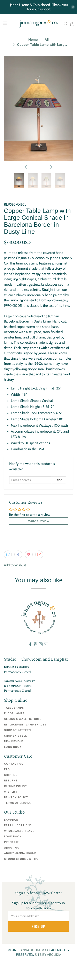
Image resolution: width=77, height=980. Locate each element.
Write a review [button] (38, 521)
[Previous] (28, 167)
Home (33, 39)
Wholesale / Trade (19, 830)
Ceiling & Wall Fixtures (22, 718)
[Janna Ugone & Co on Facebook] (30, 645)
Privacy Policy (16, 797)
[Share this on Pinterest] (29, 554)
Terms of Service (17, 802)
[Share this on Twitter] (8, 554)
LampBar (11, 819)
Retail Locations (18, 825)
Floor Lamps (14, 713)
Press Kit (11, 842)
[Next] (49, 167)
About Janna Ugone (20, 853)
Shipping (10, 774)
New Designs (14, 741)
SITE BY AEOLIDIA (48, 954)
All (47, 39)
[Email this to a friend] (39, 554)
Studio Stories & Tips (21, 858)
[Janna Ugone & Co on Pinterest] (35, 645)
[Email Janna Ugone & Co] (46, 645)
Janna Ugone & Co (34, 950)
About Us (11, 847)
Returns (10, 780)
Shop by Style (15, 735)
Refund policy (15, 786)
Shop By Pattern (17, 730)
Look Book (13, 746)
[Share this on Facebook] (18, 554)
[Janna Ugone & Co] (38, 24)
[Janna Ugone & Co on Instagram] (41, 645)
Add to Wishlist (15, 565)
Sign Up (38, 926)
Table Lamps (14, 707)
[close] (73, 7)
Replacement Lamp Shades (25, 724)
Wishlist (11, 791)
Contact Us (13, 763)
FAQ (7, 769)
